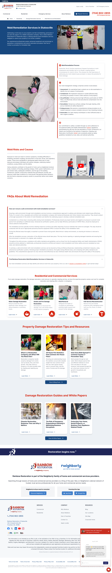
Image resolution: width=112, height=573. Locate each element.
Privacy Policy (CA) (49, 561)
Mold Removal (63, 301)
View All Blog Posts (54, 382)
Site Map (87, 516)
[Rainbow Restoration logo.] (8, 6)
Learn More (25, 376)
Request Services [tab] (83, 14)
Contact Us (64, 519)
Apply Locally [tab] (79, 6)
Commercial (40, 509)
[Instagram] (23, 528)
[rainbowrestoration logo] (19, 509)
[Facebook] (8, 528)
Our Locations (89, 513)
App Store (68, 493)
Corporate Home (90, 519)
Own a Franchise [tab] (90, 6)
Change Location (22, 8)
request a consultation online (77, 263)
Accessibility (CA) (71, 561)
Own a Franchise (66, 516)
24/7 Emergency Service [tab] (103, 6)
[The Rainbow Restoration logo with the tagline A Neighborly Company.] (41, 467)
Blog (86, 509)
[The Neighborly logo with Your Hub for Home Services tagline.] (71, 467)
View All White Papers (54, 438)
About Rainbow (65, 513)
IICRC (75, 133)
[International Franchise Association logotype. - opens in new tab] (16, 533)
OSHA (89, 127)
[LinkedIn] (16, 528)
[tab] (6, 13)
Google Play (81, 493)
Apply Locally (65, 523)
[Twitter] (12, 528)
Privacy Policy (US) (37, 561)
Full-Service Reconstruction (93, 301)
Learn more (12, 314)
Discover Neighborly (37, 493)
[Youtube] (19, 528)
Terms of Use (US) (13, 561)
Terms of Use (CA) (25, 561)
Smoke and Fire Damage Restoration (42, 302)
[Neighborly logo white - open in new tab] (5, 1)
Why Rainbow (65, 509)
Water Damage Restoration (18, 301)
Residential (40, 513)
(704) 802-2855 (16, 516)
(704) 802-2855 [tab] (101, 13)
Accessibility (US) (60, 561)
